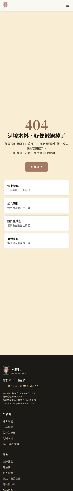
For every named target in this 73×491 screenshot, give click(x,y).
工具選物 (8, 426)
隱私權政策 (9, 484)
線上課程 (8, 421)
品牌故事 (8, 461)
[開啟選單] (68, 6)
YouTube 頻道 (11, 443)
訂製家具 (8, 438)
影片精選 (8, 472)
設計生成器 (9, 432)
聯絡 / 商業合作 (12, 478)
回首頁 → (36, 167)
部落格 (6, 467)
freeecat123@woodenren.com (18, 403)
